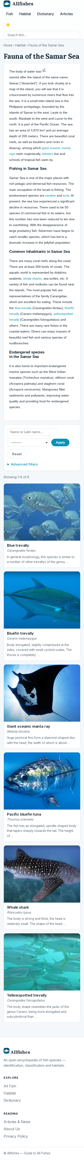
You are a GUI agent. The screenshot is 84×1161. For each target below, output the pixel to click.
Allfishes (22, 4)
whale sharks (32, 278)
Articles (66, 14)
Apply (60, 442)
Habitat (25, 14)
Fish (9, 14)
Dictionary (45, 14)
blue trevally (23, 308)
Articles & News (17, 1121)
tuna (66, 195)
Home (8, 45)
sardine (50, 195)
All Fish (10, 1086)
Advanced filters (24, 464)
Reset (17, 454)
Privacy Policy (16, 1136)
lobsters (47, 154)
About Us (12, 1129)
